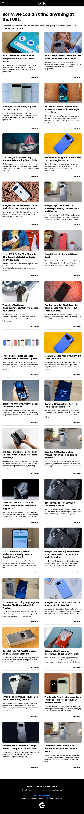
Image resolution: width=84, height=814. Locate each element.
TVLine (41, 798)
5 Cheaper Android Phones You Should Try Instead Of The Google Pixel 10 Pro (61, 109)
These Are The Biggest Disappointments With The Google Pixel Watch (20, 308)
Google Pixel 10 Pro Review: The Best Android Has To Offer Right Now (20, 207)
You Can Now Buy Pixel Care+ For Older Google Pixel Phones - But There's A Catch (61, 308)
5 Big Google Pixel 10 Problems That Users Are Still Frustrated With (62, 57)
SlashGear (58, 798)
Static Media (32, 790)
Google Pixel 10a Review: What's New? (60, 255)
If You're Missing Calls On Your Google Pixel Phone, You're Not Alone (18, 58)
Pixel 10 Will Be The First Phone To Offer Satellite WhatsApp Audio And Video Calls (19, 257)
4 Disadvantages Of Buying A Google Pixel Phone (59, 504)
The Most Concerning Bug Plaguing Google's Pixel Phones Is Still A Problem (20, 605)
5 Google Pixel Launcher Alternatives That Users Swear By (61, 652)
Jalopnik (34, 798)
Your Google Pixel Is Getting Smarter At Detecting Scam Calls (19, 159)
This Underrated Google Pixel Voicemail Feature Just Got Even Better (61, 748)
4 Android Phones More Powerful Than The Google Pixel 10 (61, 405)
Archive (38, 786)
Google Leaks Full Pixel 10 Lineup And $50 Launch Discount (19, 652)
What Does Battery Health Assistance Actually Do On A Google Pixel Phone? (17, 554)
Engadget (25, 798)
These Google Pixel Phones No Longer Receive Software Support (19, 357)
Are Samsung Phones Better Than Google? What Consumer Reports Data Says (19, 455)
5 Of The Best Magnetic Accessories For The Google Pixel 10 (62, 159)
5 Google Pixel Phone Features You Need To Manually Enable (20, 698)
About (29, 786)
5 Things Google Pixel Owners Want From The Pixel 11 (62, 357)
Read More (34, 77)
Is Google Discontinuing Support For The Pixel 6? (19, 108)
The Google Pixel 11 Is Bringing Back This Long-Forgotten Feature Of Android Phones (62, 700)
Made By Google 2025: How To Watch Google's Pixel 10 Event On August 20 (19, 505)
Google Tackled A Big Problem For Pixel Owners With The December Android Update (62, 554)
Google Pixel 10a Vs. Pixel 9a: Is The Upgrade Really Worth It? (62, 604)
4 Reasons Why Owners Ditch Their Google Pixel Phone (20, 405)
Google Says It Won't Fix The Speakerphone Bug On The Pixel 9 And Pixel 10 (61, 208)
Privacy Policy (51, 786)
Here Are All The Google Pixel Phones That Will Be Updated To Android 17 (60, 455)
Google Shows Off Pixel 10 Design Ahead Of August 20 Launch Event (19, 747)
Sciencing (49, 798)
